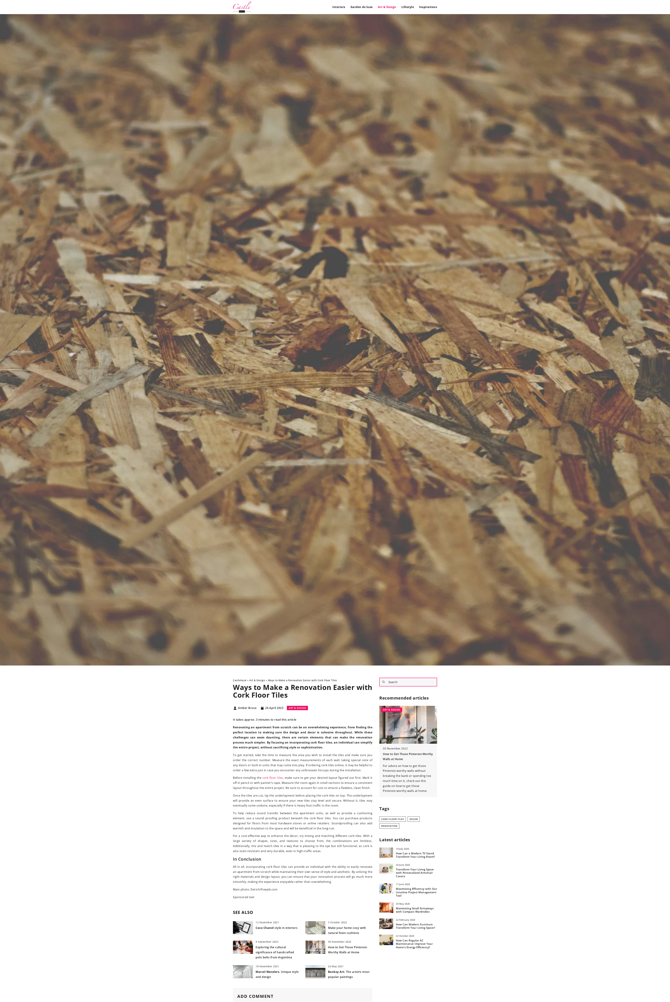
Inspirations (428, 7)
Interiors (338, 7)
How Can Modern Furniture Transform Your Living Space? (415, 926)
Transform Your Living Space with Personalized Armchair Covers (415, 873)
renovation (389, 825)
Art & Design (387, 7)
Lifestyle (407, 7)
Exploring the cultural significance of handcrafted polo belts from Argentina (275, 952)
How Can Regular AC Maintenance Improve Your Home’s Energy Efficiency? (414, 944)
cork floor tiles (272, 778)
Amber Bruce (247, 708)
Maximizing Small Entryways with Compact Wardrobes (415, 910)
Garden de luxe (362, 7)
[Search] (383, 682)
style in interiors (276, 928)
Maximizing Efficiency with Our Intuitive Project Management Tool (416, 892)
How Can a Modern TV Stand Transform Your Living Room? (415, 855)
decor (414, 819)
